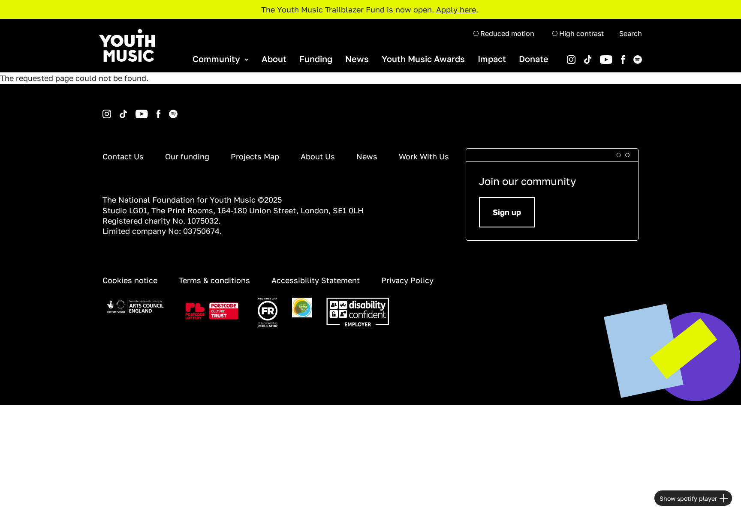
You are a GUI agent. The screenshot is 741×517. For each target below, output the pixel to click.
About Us (318, 156)
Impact (492, 59)
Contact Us (123, 156)
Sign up (507, 212)
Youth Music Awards (423, 59)
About (274, 59)
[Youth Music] (127, 45)
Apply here (456, 9)
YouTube (592, 55)
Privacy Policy (407, 280)
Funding (315, 59)
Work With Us (424, 156)
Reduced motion (506, 33)
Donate (533, 59)
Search (630, 33)
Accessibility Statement (315, 280)
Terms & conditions (214, 280)
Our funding (187, 156)
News (357, 59)
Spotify (626, 55)
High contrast (580, 33)
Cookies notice (129, 280)
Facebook (614, 55)
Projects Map (255, 156)
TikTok (576, 55)
